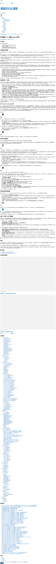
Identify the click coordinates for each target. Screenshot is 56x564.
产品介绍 (3, 21)
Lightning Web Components (5, 428)
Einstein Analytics (6, 346)
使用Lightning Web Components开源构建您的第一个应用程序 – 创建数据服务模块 (13, 513)
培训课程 (3, 26)
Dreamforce (3, 410)
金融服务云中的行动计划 (7, 416)
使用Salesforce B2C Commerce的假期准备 (9, 399)
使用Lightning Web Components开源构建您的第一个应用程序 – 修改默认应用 (13, 514)
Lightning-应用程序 (6, 446)
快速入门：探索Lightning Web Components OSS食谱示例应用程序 (13, 435)
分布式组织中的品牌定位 (7, 406)
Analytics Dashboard (6, 340)
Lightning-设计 (6, 451)
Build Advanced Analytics (7, 344)
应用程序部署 (6, 370)
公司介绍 (3, 32)
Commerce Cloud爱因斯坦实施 (8, 377)
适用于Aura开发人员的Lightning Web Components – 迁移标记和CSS (11, 542)
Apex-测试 (5, 360)
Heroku (5, 426)
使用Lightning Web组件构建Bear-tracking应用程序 (11, 432)
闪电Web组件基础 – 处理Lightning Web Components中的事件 (10, 548)
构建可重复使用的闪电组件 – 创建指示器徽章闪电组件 (10, 508)
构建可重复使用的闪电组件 (7, 438)
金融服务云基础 (6, 418)
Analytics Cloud (4, 337)
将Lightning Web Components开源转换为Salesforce (11, 434)
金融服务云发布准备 (7, 417)
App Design (5, 342)
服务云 (5, 23)
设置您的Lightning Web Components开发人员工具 (11, 439)
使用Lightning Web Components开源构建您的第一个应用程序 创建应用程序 (12, 515)
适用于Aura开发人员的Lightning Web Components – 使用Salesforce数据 (12, 540)
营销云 (5, 24)
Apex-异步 (5, 359)
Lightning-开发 (4, 445)
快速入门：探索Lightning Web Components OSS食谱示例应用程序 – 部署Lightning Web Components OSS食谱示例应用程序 (19, 506)
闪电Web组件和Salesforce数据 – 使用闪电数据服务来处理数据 (11, 546)
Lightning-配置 (4, 453)
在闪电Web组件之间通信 (7, 433)
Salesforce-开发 (4, 468)
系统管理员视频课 (6, 19)
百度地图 (5, 499)
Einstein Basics (6, 347)
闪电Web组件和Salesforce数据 (8, 442)
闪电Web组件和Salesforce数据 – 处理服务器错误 (9, 544)
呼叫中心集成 (6, 486)
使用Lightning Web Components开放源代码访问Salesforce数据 (12, 430)
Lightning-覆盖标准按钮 (7, 450)
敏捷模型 (5, 496)
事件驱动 (5, 361)
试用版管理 (5, 372)
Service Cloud (4, 482)
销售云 (5, 22)
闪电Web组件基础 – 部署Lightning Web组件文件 (9, 549)
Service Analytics (6, 354)
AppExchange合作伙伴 (5, 362)
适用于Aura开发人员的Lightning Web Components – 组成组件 (10, 539)
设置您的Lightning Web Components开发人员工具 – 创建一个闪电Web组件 (12, 553)
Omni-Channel (5, 483)
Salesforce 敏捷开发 (6, 492)
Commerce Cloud (4, 373)
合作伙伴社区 (6, 365)
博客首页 (3, 17)
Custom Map (5, 345)
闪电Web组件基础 (6, 443)
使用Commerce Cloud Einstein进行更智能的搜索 (10, 398)
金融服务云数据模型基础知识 (8, 421)
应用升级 (5, 368)
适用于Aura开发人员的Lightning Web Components (11, 440)
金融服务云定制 (6, 419)
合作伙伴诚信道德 (6, 366)
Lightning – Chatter (6, 454)
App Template (5, 343)
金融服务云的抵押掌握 (7, 423)
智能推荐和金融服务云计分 (7, 415)
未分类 (3, 497)
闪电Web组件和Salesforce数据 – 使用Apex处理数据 (9, 545)
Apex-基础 (5, 357)
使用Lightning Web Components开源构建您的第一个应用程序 (12, 431)
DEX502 (5, 30)
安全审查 (5, 367)
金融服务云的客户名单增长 (7, 422)
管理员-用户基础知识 (7, 480)
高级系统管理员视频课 (7, 20)
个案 (4, 485)
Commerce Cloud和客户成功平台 (8, 375)
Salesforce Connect (6, 427)
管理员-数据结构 (6, 479)
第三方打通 (3, 498)
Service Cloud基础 (6, 484)
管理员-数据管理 (6, 478)
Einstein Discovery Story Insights (8, 349)
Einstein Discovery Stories (7, 348)
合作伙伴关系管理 (6, 407)
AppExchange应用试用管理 (7, 364)
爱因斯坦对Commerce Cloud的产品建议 (9, 400)
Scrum (4, 493)
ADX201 (5, 27)
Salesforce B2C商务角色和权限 (8, 395)
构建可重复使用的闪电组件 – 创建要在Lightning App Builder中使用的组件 (12, 510)
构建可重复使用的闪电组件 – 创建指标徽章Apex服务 (9, 509)
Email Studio (5, 463)
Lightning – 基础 (6, 455)
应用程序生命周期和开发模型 (8, 494)
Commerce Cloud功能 (7, 374)
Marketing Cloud (4, 462)
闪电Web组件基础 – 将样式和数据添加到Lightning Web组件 (10, 547)
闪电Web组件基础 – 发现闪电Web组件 (7, 551)
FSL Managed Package (7, 413)
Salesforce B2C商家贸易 (7, 396)
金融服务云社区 (6, 424)
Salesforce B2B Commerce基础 (8, 379)
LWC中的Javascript (6, 452)
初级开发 (5, 501)
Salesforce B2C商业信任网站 (8, 390)
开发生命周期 (6, 495)
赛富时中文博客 (9, 8)
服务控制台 (5, 487)
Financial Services (4, 414)
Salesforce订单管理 (6, 397)
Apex (2, 355)
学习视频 (3, 18)
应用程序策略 (6, 369)
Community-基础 (6, 402)
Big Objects (5, 469)
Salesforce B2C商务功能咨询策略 (8, 394)
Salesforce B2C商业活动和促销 (8, 392)
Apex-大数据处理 (6, 358)
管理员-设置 (5, 481)
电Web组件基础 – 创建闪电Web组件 (7, 550)
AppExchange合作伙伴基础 (7, 363)
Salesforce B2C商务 (6, 393)
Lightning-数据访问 (6, 448)
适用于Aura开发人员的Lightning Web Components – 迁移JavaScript (11, 541)
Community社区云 (4, 401)
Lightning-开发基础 (6, 447)
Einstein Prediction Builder (7, 350)
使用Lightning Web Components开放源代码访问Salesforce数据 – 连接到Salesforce (13, 516)
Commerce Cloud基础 (7, 376)
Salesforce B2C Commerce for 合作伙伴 (9, 380)
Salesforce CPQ (4, 467)
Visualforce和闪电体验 (7, 429)
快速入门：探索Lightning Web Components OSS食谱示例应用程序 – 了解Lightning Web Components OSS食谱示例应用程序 (19, 505)
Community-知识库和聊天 (7, 404)
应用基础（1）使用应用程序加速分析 (6, 331)
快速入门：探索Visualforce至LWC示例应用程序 (10, 436)
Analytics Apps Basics (3, 34)
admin (2, 39)
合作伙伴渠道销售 (6, 408)
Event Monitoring (6, 351)
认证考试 (3, 500)
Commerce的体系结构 (7, 378)
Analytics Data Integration (7, 341)
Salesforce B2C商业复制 (7, 391)
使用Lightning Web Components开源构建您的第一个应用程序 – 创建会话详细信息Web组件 (15, 512)
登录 (2, 557)
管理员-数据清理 (6, 477)
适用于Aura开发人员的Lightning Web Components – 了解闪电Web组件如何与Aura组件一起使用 (15, 543)
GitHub (5, 470)
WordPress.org (4, 560)
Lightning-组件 (6, 449)
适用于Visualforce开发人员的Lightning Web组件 (10, 441)
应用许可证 (5, 371)
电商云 (5, 25)
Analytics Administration (7, 338)
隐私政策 (3, 31)
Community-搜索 (6, 403)
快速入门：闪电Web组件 (7, 437)
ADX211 (5, 28)
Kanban (5, 491)
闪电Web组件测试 (6, 444)
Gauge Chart (5, 352)
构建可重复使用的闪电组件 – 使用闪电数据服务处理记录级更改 (11, 507)
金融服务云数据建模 (7, 420)
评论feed (3, 559)
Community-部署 (6, 405)
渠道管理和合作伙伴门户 (7, 409)
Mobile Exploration (6, 353)
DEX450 (5, 29)
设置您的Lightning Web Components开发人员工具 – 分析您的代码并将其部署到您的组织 (14, 552)
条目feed (3, 558)
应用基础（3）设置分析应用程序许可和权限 (8, 293)
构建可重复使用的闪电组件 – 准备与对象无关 (8, 511)
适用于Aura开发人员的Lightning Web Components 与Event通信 (11, 538)
